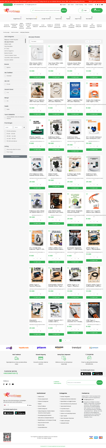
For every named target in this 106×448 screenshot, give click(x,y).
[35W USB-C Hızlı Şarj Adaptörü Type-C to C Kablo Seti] (94, 53)
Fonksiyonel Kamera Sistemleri (68, 399)
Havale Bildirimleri (42, 427)
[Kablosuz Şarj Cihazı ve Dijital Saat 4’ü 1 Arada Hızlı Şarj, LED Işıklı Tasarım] (37, 201)
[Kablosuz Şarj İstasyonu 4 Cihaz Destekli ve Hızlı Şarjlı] (75, 127)
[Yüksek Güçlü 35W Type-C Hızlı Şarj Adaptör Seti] (75, 53)
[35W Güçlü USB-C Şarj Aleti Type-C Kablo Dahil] (37, 53)
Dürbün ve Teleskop (66, 411)
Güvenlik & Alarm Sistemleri (12, 57)
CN (7, 101)
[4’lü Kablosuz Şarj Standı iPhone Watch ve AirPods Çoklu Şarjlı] (37, 164)
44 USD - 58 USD (11, 138)
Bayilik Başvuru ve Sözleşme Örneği (47, 420)
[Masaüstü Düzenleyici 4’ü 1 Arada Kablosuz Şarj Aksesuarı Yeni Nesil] (37, 310)
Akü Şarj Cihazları (9, 42)
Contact (90, 4)
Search (64, 10)
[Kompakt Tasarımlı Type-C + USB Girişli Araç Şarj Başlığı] (75, 238)
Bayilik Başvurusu (8, 4)
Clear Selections (15, 156)
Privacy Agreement (43, 399)
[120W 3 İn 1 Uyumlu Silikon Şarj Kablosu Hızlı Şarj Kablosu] (94, 201)
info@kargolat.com (89, 399)
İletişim (40, 404)
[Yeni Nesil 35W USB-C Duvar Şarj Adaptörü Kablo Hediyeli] (56, 53)
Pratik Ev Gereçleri (65, 420)
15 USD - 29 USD (11, 133)
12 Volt (8, 84)
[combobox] (5, 405)
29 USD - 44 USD (11, 136)
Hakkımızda (41, 396)
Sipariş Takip (41, 425)
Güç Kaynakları (8, 46)
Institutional (41, 393)
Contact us (85, 393)
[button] (84, 10)
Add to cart (38, 77)
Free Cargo (10, 152)
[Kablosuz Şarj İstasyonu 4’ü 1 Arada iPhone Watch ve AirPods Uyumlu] (94, 164)
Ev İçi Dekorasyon (65, 408)
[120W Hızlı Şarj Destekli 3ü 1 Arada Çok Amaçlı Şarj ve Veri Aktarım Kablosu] (75, 310)
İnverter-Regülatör (65, 396)
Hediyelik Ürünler (65, 423)
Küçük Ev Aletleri (9, 60)
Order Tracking (79, 4)
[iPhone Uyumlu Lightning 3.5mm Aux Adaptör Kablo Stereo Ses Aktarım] (37, 127)
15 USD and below (11, 131)
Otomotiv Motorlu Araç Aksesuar (69, 404)
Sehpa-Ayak (8, 44)
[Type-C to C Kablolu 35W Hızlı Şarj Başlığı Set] (37, 90)
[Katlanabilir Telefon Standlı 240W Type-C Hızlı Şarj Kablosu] (56, 275)
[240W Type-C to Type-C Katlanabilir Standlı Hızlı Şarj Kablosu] (94, 238)
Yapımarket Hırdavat (66, 406)
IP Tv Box (7, 48)
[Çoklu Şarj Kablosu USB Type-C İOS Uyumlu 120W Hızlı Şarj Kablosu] (94, 90)
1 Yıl (8, 92)
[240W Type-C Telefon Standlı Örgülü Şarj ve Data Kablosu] (37, 275)
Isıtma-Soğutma (9, 51)
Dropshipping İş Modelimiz (44, 415)
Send (100, 382)
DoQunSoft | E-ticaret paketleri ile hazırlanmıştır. (53, 446)
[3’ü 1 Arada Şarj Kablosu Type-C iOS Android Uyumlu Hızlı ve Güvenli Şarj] (37, 238)
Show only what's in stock (13, 149)
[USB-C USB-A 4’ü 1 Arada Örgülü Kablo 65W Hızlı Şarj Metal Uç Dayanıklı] (56, 238)
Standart (9, 76)
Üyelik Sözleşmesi (42, 408)
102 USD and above (12, 141)
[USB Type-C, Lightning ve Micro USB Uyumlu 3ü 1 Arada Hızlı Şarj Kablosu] (94, 310)
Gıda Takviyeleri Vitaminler (67, 418)
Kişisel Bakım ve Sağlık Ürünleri (68, 401)
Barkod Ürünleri (8, 53)
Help (86, 4)
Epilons (8, 67)
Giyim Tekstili (64, 416)
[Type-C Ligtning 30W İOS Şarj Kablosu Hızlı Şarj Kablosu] (56, 90)
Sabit (8, 109)
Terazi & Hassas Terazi (11, 55)
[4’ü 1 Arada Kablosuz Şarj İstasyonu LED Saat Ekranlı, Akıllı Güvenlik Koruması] (94, 127)
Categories (63, 393)
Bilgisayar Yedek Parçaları (11, 39)
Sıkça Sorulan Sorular (43, 422)
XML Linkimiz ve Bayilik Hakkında (46, 417)
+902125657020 (9, 373)
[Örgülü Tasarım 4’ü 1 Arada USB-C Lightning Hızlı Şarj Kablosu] (56, 310)
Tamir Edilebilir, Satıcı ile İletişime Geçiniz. (15, 117)
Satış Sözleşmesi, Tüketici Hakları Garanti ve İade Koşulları (46, 412)
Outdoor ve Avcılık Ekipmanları (68, 413)
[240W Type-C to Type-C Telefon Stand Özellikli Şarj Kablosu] (75, 275)
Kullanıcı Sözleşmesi (43, 401)
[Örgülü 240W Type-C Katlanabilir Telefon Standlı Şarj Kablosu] (94, 275)
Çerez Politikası (42, 406)
